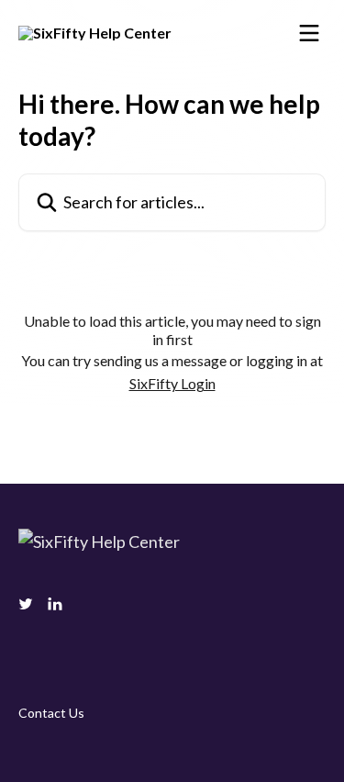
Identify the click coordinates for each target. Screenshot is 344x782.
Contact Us (51, 713)
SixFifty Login (172, 383)
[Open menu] (309, 33)
